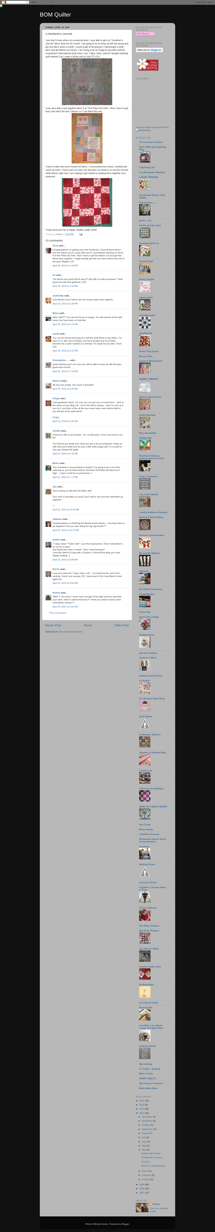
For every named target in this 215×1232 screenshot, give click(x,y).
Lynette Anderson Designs (153, 512)
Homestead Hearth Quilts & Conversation (152, 840)
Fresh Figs (145, 612)
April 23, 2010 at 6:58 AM (65, 559)
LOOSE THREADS (148, 177)
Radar (148, 127)
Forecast (140, 127)
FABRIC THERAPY (148, 379)
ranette (56, 431)
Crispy (56, 398)
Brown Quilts (146, 829)
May (144, 1146)
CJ (54, 275)
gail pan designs (148, 653)
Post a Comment (57, 613)
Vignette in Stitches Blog (152, 752)
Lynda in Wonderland (150, 361)
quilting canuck (147, 1046)
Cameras (156, 127)
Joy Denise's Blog (148, 949)
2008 (142, 1188)
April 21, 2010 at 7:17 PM (65, 477)
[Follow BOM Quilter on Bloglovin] (145, 35)
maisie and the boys (150, 225)
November (147, 1121)
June (144, 1141)
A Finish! (145, 1162)
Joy (55, 487)
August (145, 1133)
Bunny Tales (146, 356)
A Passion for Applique (151, 788)
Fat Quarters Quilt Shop (152, 698)
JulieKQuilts (145, 333)
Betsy (56, 313)
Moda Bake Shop (148, 1088)
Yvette (156, 1204)
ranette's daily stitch (150, 966)
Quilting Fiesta (147, 864)
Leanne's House (147, 882)
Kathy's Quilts (146, 279)
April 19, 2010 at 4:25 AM (65, 421)
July (144, 1137)
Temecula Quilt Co (149, 243)
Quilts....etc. (145, 220)
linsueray (144, 846)
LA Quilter (144, 680)
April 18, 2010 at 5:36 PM (65, 304)
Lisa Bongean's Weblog (152, 172)
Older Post (121, 625)
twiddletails (145, 438)
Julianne (57, 519)
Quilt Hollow (145, 716)
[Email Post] (80, 234)
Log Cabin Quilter (148, 494)
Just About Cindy (148, 1003)
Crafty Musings (147, 415)
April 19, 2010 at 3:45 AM (65, 389)
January (146, 1179)
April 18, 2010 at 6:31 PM (65, 351)
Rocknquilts (145, 1007)
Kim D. (56, 569)
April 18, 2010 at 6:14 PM (65, 324)
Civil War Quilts (147, 315)
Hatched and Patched (150, 676)
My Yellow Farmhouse (151, 589)
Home (88, 625)
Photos (165, 127)
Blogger (125, 1224)
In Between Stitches (150, 734)
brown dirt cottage (149, 617)
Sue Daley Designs (149, 926)
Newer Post (53, 625)
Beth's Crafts (146, 1073)
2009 (142, 1184)
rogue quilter (146, 297)
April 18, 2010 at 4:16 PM (65, 265)
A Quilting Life (147, 167)
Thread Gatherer (148, 908)
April (144, 1150)
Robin (56, 463)
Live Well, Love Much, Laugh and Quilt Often (151, 1026)
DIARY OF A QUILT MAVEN (153, 806)
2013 (142, 1101)
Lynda (56, 334)
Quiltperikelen (146, 635)
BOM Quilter (55, 14)
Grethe (56, 540)
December (147, 1117)
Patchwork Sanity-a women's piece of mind (151, 457)
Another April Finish (151, 1153)
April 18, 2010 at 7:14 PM (65, 371)
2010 (142, 1113)
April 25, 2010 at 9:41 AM (65, 607)
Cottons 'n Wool (147, 658)
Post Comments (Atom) (70, 632)
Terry (55, 245)
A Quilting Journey (149, 834)
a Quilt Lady (145, 770)
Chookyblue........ (148, 202)
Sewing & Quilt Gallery (151, 517)
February (147, 1175)
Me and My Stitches (149, 553)
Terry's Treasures (148, 476)
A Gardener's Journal (151, 1157)
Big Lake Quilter (147, 433)
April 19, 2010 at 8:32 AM (65, 453)
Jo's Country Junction (151, 142)
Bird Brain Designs (149, 930)
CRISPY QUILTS (147, 1078)
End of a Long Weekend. (153, 1166)
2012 (142, 1105)
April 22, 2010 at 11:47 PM (66, 530)
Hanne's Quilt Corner (150, 397)
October (146, 1125)
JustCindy (58, 296)
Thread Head (146, 261)
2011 (142, 1109)
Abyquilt (143, 571)
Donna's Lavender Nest (151, 535)
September (147, 1129)
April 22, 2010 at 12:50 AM (66, 509)
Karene (56, 593)
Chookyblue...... (61, 360)
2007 (142, 1193)
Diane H (57, 381)
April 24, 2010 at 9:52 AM (65, 583)
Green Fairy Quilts (149, 351)
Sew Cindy (144, 824)
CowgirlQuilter (147, 594)
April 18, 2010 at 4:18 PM (65, 286)
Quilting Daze (146, 984)
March (145, 1171)
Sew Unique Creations (151, 1083)
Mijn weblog (145, 1064)
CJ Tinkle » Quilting (149, 1069)
